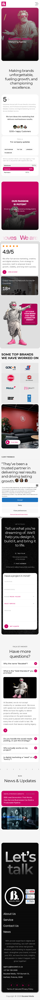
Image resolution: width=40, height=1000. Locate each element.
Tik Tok (19, 149)
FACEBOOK (8, 153)
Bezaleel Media (28, 996)
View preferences (20, 510)
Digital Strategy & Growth (14, 794)
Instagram (9, 149)
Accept (20, 500)
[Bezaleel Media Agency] (3, 4)
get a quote (14, 626)
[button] (37, 485)
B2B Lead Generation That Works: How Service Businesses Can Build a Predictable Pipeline (19, 800)
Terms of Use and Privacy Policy (19, 514)
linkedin (29, 149)
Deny (20, 505)
